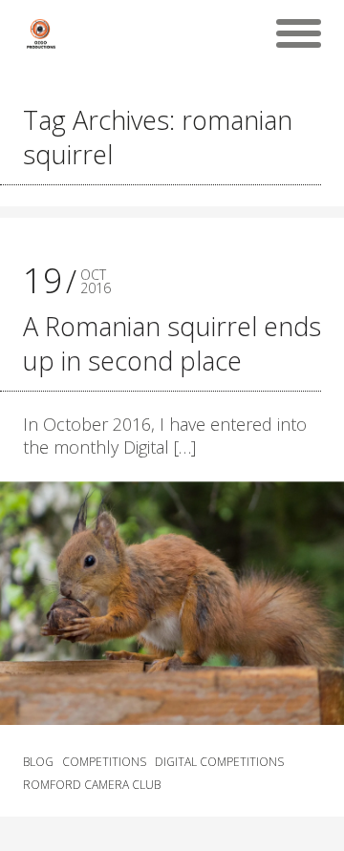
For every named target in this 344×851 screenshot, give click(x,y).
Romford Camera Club (92, 785)
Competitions (104, 762)
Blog (38, 762)
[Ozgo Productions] (40, 33)
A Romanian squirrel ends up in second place (172, 343)
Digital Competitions (219, 762)
